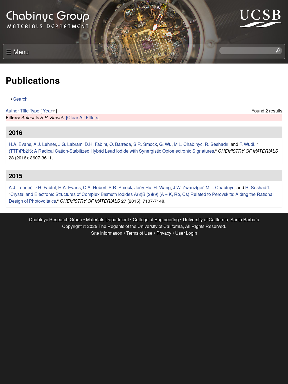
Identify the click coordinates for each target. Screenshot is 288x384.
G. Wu (165, 144)
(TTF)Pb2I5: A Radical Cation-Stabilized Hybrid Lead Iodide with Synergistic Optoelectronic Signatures (111, 151)
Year (47, 110)
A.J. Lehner (44, 144)
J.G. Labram (70, 144)
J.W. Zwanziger (188, 187)
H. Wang (162, 187)
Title (24, 110)
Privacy (163, 233)
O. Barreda (120, 144)
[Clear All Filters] (82, 117)
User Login (186, 233)
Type (34, 110)
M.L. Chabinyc (188, 144)
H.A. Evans (20, 144)
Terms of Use (139, 233)
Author (12, 110)
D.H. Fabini (96, 144)
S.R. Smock (145, 144)
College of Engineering (156, 219)
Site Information (106, 233)
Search (20, 99)
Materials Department (107, 219)
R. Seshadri (216, 144)
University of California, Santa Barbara (221, 219)
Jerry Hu (142, 187)
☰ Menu (17, 51)
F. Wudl (246, 144)
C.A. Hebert (94, 187)
